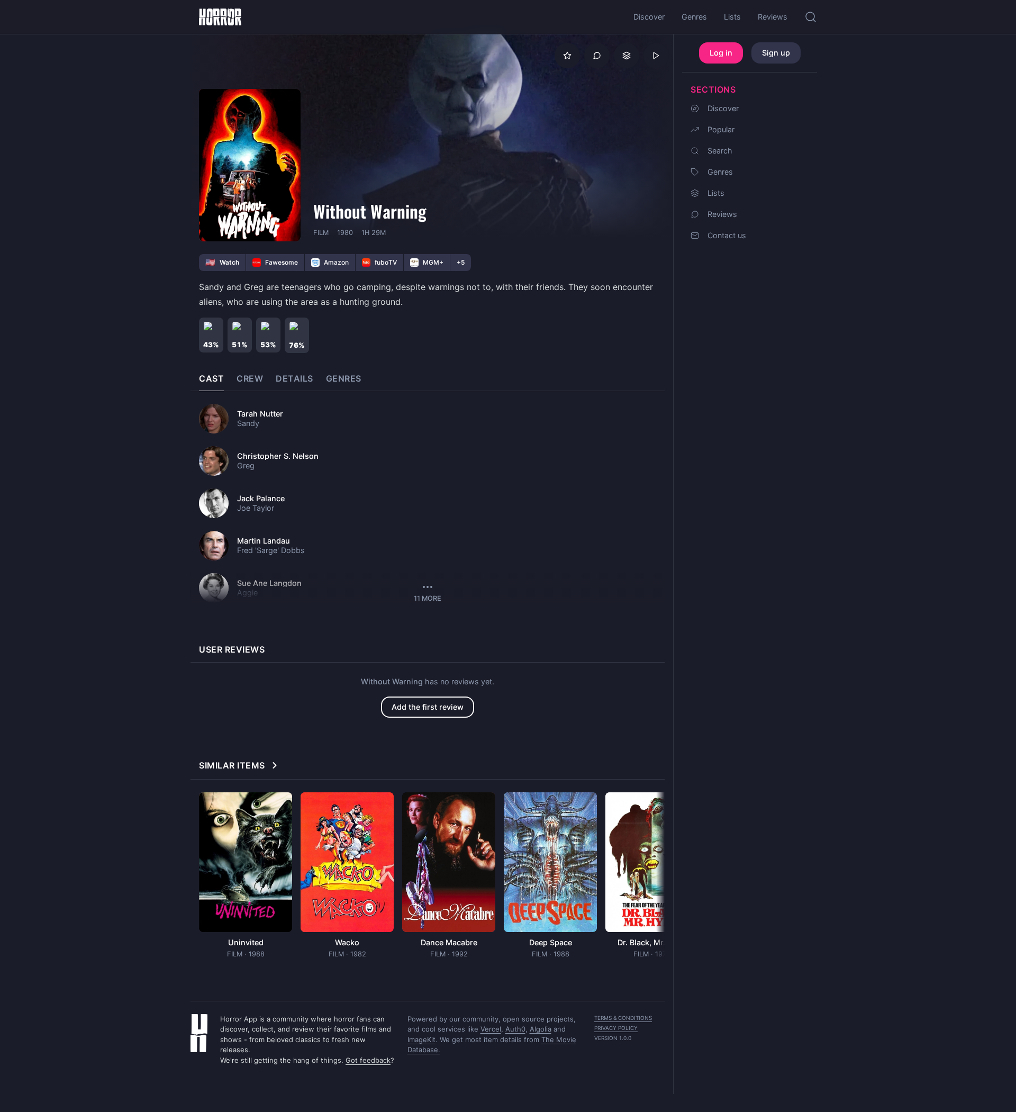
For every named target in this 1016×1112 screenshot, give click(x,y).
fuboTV (386, 262)
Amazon (336, 262)
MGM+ (433, 262)
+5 (461, 262)
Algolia (540, 1029)
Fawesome (281, 262)
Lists (715, 192)
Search (719, 150)
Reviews (722, 214)
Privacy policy (616, 1028)
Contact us (726, 235)
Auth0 (515, 1029)
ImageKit (421, 1039)
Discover (723, 108)
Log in (721, 52)
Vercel (490, 1029)
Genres (720, 171)
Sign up (776, 52)
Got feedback (368, 1060)
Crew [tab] (250, 378)
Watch (222, 262)
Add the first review (428, 706)
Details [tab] (294, 378)
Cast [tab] (211, 378)
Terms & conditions (623, 1018)
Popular (720, 129)
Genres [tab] (343, 378)
